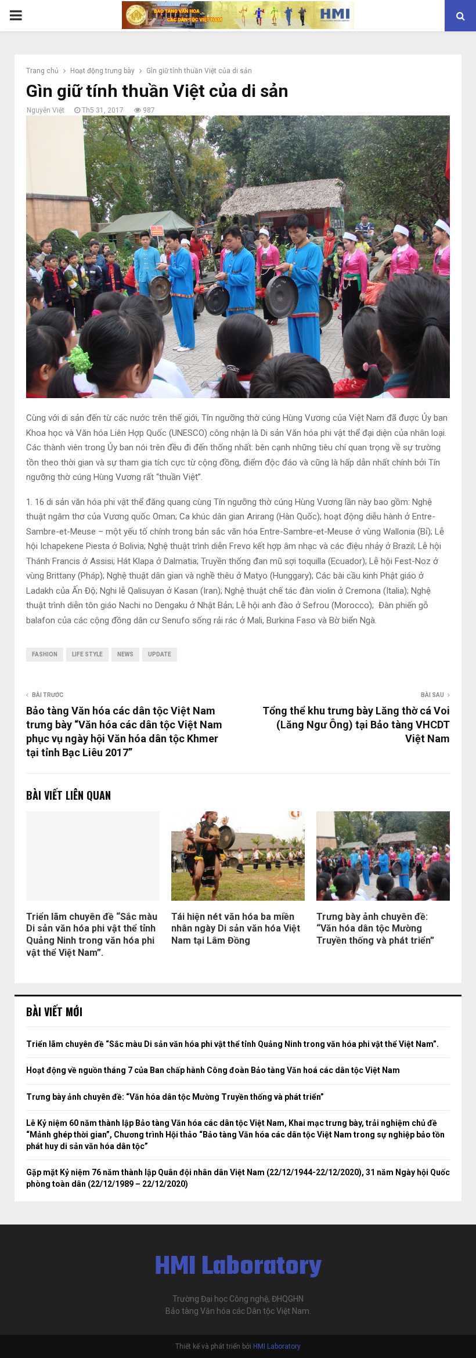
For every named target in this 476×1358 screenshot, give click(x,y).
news (125, 654)
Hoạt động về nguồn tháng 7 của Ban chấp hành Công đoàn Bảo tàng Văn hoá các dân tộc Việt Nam (213, 1070)
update (159, 654)
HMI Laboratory (238, 1267)
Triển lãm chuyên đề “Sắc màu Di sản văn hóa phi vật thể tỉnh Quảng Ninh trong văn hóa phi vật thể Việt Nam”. (91, 934)
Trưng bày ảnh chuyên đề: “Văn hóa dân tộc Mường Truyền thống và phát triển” (375, 929)
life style (87, 654)
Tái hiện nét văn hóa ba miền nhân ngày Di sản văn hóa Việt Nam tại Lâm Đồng (235, 929)
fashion (44, 654)
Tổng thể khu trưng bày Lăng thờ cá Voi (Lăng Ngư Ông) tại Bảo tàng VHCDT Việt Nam (356, 725)
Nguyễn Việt (45, 110)
